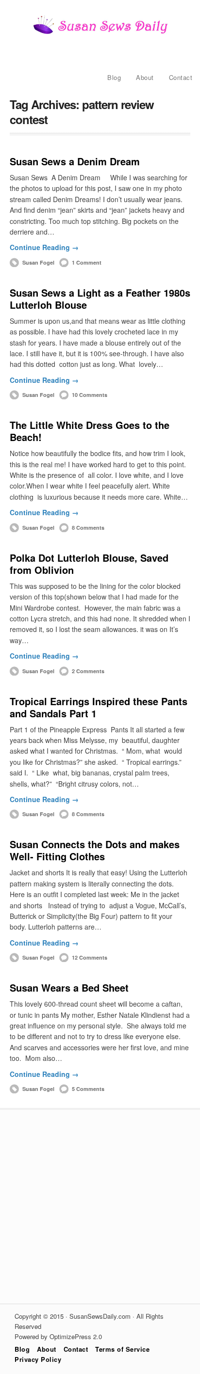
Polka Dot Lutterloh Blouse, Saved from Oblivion (89, 564)
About (145, 77)
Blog (114, 77)
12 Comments (89, 957)
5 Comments (88, 1088)
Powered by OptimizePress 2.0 (58, 1336)
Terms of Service (122, 1349)
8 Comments (88, 527)
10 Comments (89, 394)
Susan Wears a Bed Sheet (69, 987)
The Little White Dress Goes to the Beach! (89, 431)
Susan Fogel (38, 262)
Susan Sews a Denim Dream (75, 161)
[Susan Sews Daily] (100, 33)
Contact (181, 77)
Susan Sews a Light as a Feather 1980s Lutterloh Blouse (100, 298)
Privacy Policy (38, 1359)
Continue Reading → (44, 247)
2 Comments (88, 671)
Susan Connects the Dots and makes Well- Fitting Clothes (95, 850)
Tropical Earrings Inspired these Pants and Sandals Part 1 (98, 707)
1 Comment (86, 262)
